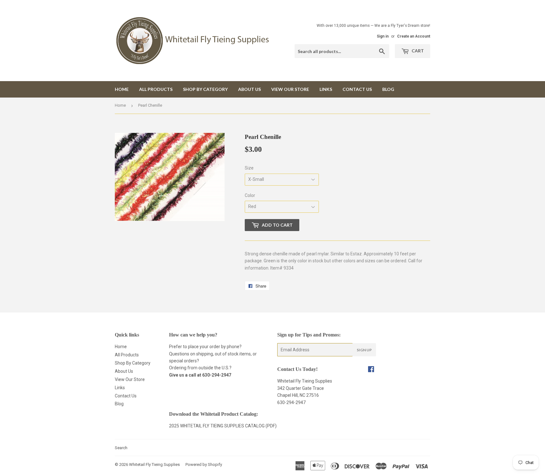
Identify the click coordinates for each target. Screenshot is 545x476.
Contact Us (357, 89)
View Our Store (290, 89)
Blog (388, 89)
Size (249, 167)
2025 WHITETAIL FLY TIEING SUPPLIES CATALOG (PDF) (223, 425)
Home (122, 89)
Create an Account (413, 36)
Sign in (383, 36)
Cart (417, 50)
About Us (249, 89)
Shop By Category (205, 89)
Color (250, 195)
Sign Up (364, 350)
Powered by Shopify (203, 464)
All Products (156, 89)
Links (325, 89)
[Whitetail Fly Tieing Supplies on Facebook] (371, 369)
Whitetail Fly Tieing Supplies (154, 464)
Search (121, 447)
